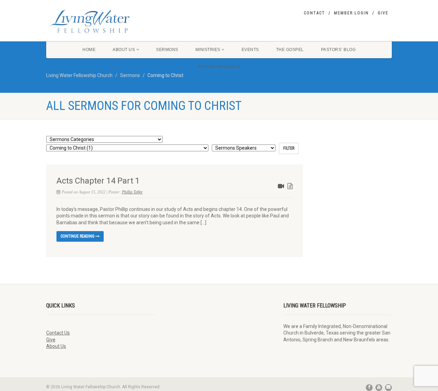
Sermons (167, 49)
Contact (314, 13)
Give (383, 13)
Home (88, 49)
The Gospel (290, 49)
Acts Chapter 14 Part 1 (98, 181)
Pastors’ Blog (338, 49)
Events (250, 49)
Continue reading (78, 236)
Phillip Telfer (132, 192)
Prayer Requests (219, 66)
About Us (124, 49)
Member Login (351, 13)
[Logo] (100, 21)
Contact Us (58, 333)
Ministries (207, 49)
